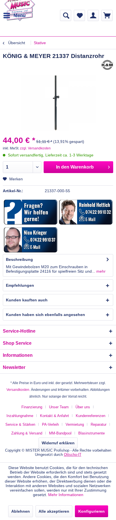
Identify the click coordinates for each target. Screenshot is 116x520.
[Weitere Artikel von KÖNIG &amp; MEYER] (107, 65)
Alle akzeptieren (54, 511)
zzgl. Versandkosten (35, 148)
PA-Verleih (50, 424)
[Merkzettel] (79, 15)
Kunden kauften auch (27, 300)
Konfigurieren (91, 511)
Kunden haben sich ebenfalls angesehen (45, 314)
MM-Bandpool (60, 433)
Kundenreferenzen (90, 416)
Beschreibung (19, 259)
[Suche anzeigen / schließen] (65, 15)
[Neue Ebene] (30, 212)
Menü (20, 15)
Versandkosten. (18, 390)
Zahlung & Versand (26, 433)
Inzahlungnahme (19, 416)
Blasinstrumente (91, 433)
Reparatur (98, 424)
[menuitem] (14, 15)
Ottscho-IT (72, 454)
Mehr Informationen (65, 494)
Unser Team (59, 407)
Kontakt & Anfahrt (54, 416)
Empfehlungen (20, 285)
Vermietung (75, 424)
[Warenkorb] (107, 15)
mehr (100, 271)
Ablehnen (20, 511)
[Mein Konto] (93, 15)
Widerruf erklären (58, 443)
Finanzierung (31, 407)
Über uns (82, 407)
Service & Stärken (20, 424)
